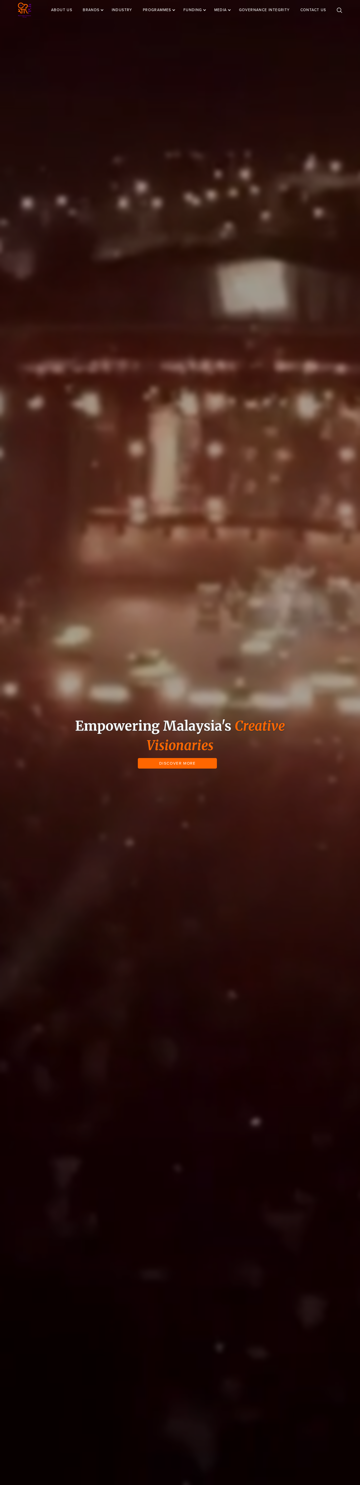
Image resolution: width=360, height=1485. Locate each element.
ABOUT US (61, 10)
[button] (96, 10)
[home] (24, 10)
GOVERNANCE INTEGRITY (264, 10)
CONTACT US (313, 10)
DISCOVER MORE (177, 763)
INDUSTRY (122, 10)
